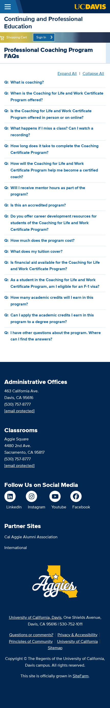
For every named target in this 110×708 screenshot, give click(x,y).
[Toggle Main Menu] (7, 6)
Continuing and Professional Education (43, 22)
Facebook (81, 507)
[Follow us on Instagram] (35, 496)
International (15, 548)
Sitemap (55, 648)
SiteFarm (81, 676)
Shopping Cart (16, 37)
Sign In (41, 37)
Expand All (67, 73)
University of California (77, 641)
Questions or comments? (31, 635)
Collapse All (93, 73)
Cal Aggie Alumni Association (31, 537)
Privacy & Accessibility (77, 635)
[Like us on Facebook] (80, 496)
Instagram (36, 507)
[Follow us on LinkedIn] (13, 496)
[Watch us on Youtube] (57, 496)
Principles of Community (31, 641)
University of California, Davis (35, 617)
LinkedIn (14, 507)
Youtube (58, 507)
